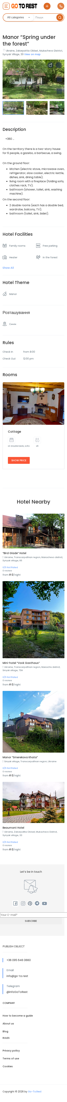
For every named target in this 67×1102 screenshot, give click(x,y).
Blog (5, 1031)
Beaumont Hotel (13, 827)
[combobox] (19, 17)
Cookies (8, 1066)
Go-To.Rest (35, 1091)
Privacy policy (11, 1050)
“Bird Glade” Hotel (14, 553)
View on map (32, 54)
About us (8, 1023)
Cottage (14, 431)
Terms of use (11, 1058)
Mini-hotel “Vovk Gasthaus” (21, 663)
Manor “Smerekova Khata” (20, 757)
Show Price (18, 460)
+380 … (10, 139)
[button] (59, 91)
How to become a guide (18, 1015)
